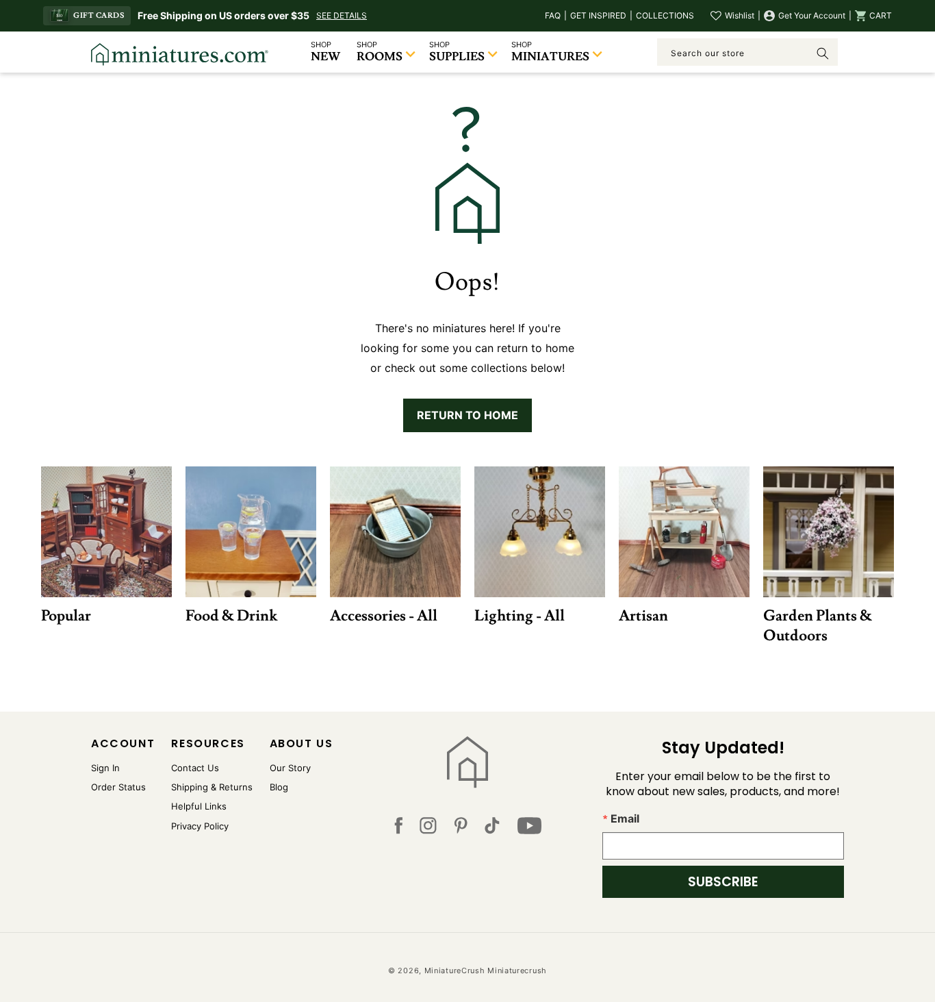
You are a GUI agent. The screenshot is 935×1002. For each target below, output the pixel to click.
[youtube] (529, 828)
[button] (873, 15)
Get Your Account (811, 15)
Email (625, 818)
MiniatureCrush (454, 970)
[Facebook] (398, 828)
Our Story (290, 767)
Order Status (118, 786)
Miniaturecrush (517, 970)
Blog (279, 786)
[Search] (823, 53)
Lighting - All (519, 615)
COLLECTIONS (665, 15)
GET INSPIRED (598, 15)
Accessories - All (383, 615)
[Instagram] (428, 828)
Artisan (643, 615)
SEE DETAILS (341, 15)
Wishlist (739, 15)
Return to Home (467, 415)
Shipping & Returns (212, 786)
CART (880, 15)
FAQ (553, 15)
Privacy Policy (200, 826)
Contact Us (195, 767)
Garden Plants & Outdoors (817, 625)
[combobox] (747, 52)
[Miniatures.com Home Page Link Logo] (467, 762)
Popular (66, 615)
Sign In (105, 767)
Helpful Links (199, 806)
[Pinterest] (460, 828)
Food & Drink (231, 615)
